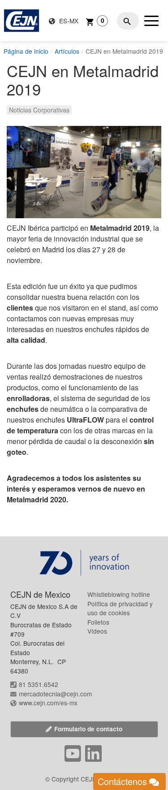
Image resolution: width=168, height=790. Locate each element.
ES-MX (67, 20)
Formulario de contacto (88, 729)
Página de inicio (26, 51)
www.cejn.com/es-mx (48, 702)
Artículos (67, 51)
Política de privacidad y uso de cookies (120, 608)
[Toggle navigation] (151, 20)
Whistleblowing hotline (118, 594)
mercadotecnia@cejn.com (55, 693)
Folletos (98, 621)
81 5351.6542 (38, 684)
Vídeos (97, 630)
